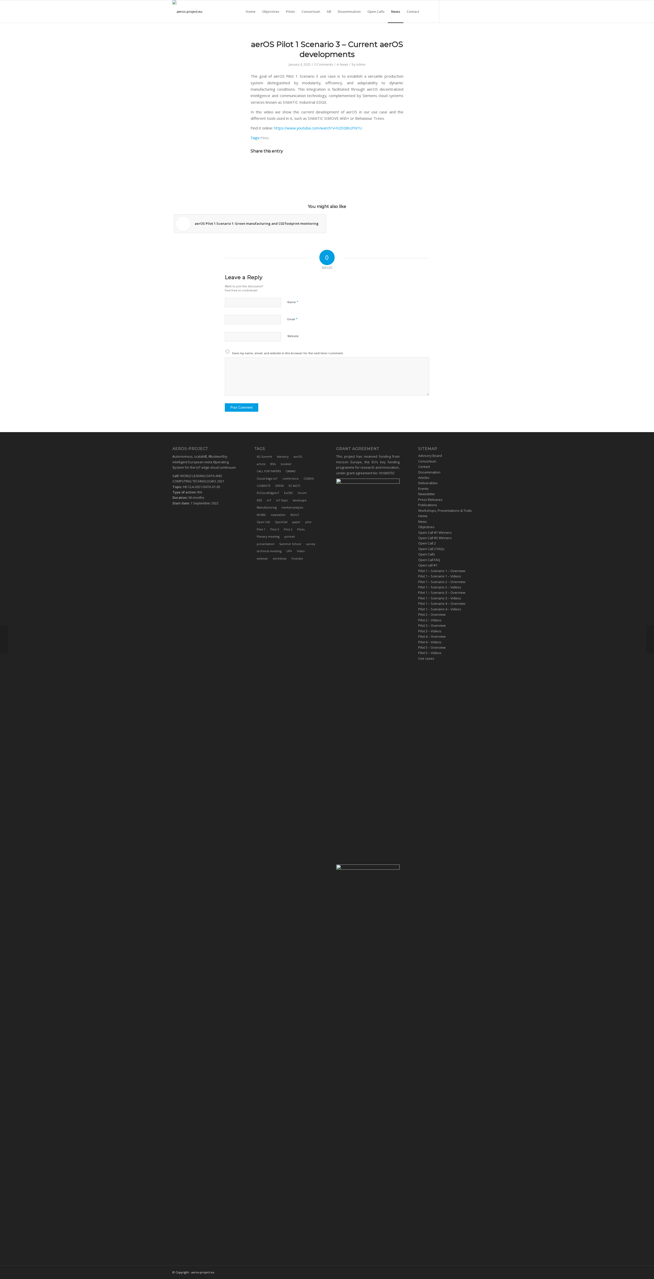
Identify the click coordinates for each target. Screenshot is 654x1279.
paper (296, 522)
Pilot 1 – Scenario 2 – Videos (439, 587)
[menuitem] (250, 11)
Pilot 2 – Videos (429, 620)
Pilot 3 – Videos (429, 631)
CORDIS (308, 478)
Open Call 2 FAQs (431, 549)
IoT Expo (282, 500)
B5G (273, 464)
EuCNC (288, 493)
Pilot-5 (274, 529)
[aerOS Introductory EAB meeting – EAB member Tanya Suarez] (4, 639)
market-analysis (292, 507)
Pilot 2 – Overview (432, 614)
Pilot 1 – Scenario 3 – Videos (439, 598)
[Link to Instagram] (470, 11)
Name (292, 302)
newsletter (278, 515)
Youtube (297, 558)
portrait (289, 536)
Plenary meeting (268, 536)
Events (423, 488)
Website (293, 336)
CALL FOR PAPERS (269, 471)
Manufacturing (267, 507)
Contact (424, 466)
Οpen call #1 (427, 565)
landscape (300, 500)
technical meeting (269, 551)
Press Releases (430, 499)
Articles (423, 477)
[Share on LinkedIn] (334, 166)
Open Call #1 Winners (435, 532)
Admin (361, 64)
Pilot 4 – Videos (429, 642)
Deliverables (428, 483)
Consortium (427, 461)
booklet (286, 464)
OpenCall (281, 522)
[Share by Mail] (348, 166)
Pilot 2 (288, 529)
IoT (269, 500)
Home (422, 516)
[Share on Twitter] (320, 166)
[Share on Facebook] (306, 166)
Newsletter (426, 494)
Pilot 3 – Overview (432, 625)
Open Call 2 (427, 543)
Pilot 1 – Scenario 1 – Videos (439, 576)
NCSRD (261, 515)
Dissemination (429, 472)
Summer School (290, 544)
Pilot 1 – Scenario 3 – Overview (441, 592)
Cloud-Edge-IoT (267, 478)
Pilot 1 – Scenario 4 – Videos (439, 609)
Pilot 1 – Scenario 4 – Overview (441, 603)
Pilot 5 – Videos (429, 652)
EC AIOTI (294, 486)
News (344, 64)
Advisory (283, 456)
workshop (279, 558)
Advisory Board (430, 455)
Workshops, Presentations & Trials (445, 510)
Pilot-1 (261, 529)
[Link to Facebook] (462, 11)
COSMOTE (264, 486)
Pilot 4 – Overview (432, 636)
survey (310, 544)
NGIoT (294, 515)
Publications (427, 505)
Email (292, 319)
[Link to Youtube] (478, 11)
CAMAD (291, 471)
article (261, 464)
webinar (262, 558)
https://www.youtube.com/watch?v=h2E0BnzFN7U (318, 128)
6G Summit (264, 456)
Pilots (265, 138)
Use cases (426, 658)
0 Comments (323, 64)
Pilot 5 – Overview (432, 647)
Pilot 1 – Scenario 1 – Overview (441, 571)
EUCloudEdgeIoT (268, 493)
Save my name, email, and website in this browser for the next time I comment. (288, 353)
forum (302, 493)
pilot (308, 522)
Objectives (426, 527)
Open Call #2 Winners (435, 538)
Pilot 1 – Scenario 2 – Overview (441, 581)
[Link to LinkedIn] (455, 11)
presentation (265, 544)
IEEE (259, 500)
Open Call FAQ (429, 560)
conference (291, 478)
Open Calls (426, 554)
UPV (289, 551)
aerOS (298, 456)
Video (301, 551)
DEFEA (279, 486)
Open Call (263, 522)
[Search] (428, 11)
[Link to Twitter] (447, 11)
